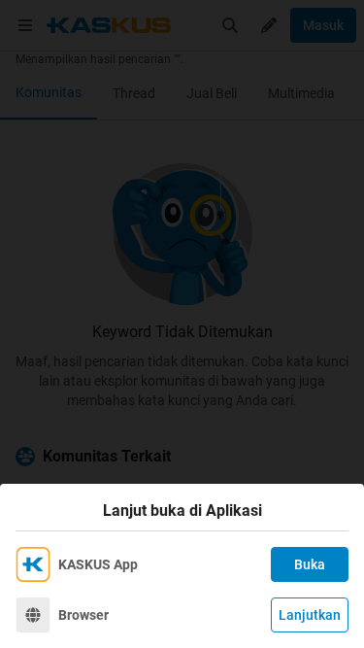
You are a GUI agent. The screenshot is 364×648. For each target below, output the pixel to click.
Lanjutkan (310, 615)
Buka (309, 564)
